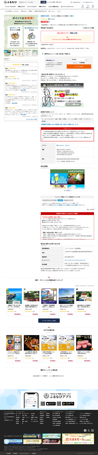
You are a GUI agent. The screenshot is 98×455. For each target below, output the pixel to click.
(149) (68, 358)
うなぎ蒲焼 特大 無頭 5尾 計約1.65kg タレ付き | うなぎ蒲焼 (31, 352)
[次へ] (91, 349)
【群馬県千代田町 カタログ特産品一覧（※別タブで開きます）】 (58, 124)
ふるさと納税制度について (70, 419)
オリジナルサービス (68, 6)
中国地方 (48, 413)
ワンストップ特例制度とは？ (86, 413)
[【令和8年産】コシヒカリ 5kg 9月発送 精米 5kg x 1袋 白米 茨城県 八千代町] (66, 343)
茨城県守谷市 (11, 355)
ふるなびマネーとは (46, 44)
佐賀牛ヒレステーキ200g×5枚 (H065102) (83, 352)
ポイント (59, 11)
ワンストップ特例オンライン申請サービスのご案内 (65, 205)
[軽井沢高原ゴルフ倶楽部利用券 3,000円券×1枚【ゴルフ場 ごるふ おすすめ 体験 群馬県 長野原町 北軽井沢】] (84, 296)
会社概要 (9, 453)
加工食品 (33, 413)
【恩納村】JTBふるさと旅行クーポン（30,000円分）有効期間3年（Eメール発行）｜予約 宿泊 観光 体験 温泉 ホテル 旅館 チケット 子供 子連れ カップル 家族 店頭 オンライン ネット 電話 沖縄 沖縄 (14, 306)
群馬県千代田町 (45, 16)
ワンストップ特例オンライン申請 (59, 16)
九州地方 (48, 417)
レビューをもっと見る (31, 119)
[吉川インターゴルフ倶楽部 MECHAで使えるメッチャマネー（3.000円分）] (66, 296)
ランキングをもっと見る (49, 320)
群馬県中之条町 (28, 309)
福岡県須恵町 (28, 355)
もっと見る (67, 190)
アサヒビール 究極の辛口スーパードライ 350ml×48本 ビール (14, 352)
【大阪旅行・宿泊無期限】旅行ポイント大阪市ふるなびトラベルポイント (48, 306)
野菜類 (17, 423)
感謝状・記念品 (34, 417)
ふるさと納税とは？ (69, 413)
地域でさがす (21, 6)
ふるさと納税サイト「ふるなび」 (12, 11)
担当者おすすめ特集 (57, 417)
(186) (51, 311)
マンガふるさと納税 (84, 419)
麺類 (23, 419)
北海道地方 (42, 415)
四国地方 (48, 415)
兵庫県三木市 (63, 309)
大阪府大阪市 (45, 309)
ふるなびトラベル (89, 2)
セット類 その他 (34, 421)
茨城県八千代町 (45, 355)
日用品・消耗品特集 (57, 423)
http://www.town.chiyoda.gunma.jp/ (75, 260)
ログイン (82, 7)
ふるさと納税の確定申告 (70, 421)
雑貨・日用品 (25, 421)
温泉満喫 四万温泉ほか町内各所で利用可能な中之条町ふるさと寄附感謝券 (31, 306)
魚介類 (17, 421)
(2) (85, 311)
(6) (15, 311)
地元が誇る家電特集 (57, 421)
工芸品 (32, 415)
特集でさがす (42, 6)
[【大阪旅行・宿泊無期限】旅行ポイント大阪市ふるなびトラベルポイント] (49, 296)
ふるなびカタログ (77, 2)
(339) (51, 358)
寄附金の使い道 (83, 417)
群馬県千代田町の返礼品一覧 (40, 11)
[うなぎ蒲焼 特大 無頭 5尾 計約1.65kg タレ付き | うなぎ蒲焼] (31, 343)
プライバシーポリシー (24, 453)
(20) (68, 311)
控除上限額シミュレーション (71, 417)
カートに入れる (79, 66)
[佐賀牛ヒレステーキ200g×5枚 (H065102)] (84, 343)
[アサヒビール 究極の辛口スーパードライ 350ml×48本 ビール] (14, 343)
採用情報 (34, 453)
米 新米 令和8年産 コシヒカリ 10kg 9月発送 (48, 352)
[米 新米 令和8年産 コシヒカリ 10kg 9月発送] (49, 343)
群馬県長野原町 (80, 309)
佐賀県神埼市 (80, 355)
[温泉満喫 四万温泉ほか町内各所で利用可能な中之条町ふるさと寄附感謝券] (31, 296)
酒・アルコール (25, 413)
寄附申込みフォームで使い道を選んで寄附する (57, 54)
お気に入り (88, 7)
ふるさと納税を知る (53, 6)
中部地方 (41, 421)
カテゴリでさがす (32, 6)
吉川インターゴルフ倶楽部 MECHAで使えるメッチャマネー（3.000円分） (66, 306)
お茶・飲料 (24, 415)
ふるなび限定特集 (56, 425)
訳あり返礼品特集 (56, 415)
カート (93, 7)
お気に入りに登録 (89, 28)
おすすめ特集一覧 (56, 413)
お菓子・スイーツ (25, 417)
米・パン (18, 415)
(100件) (53, 19)
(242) (33, 311)
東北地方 (41, 417)
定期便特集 (55, 419)
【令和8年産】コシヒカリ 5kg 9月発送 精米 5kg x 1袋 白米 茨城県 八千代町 (66, 352)
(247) (16, 358)
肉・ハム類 (18, 413)
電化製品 (18, 417)
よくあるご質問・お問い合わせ (55, 2)
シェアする (91, 209)
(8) (33, 358)
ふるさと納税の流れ (69, 415)
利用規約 (15, 453)
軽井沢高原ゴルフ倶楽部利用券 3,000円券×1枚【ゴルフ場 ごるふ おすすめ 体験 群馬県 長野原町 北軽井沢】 (83, 306)
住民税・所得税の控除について (71, 423)
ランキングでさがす (10, 6)
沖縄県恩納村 (11, 309)
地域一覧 (41, 413)
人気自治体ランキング (8, 420)
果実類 (17, 419)
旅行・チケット (52, 11)
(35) (86, 358)
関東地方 (30, 11)
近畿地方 (41, 423)
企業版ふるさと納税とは (85, 421)
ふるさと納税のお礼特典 (85, 415)
